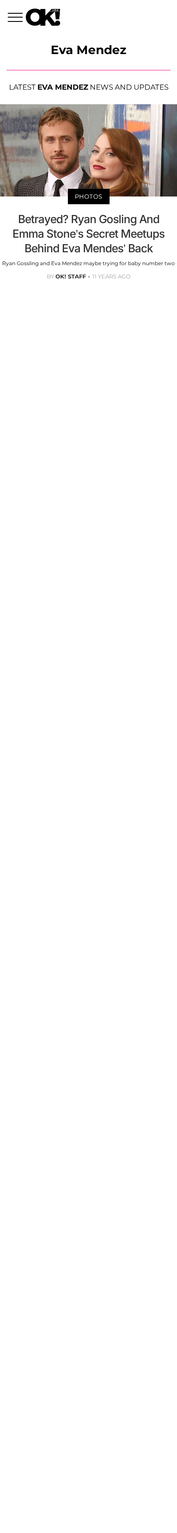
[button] (16, 18)
